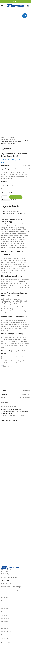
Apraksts (4, 220)
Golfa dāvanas (12, 137)
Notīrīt (18, 193)
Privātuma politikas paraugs (10, 590)
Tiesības (27, 398)
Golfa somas (5, 612)
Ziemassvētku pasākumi (8, 139)
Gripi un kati (5, 635)
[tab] (4, 220)
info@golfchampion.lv (10, 577)
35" (29, 394)
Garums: (4, 181)
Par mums (4, 598)
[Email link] (15, 1)
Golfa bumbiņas (6, 618)
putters (7, 343)
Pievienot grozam (16, 197)
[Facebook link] (13, 1)
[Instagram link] (17, 1)
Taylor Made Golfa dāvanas (11, 211)
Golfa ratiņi (4, 615)
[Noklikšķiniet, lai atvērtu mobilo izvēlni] (2, 5)
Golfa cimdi (4, 622)
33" (23, 394)
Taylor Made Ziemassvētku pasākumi (14, 213)
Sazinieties (4, 601)
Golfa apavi (4, 625)
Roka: (3, 189)
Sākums (3, 137)
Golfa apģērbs (5, 628)
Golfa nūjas (4, 608)
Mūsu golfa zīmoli (6, 583)
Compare (7, 200)
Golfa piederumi (6, 631)
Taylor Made (5, 258)
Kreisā (22, 398)
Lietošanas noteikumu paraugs (11, 587)
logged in (12, 415)
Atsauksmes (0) (6, 222)
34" (26, 394)
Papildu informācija (17, 220)
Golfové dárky (5, 638)
